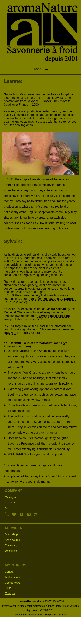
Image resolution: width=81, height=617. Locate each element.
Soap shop (11, 534)
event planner (48, 432)
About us (10, 502)
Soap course (12, 539)
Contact (9, 571)
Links (8, 587)
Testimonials (12, 577)
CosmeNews (12, 582)
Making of (11, 497)
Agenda (9, 507)
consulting (11, 550)
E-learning (11, 545)
